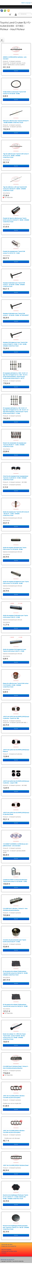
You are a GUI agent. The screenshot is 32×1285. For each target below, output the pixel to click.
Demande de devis (6, 1244)
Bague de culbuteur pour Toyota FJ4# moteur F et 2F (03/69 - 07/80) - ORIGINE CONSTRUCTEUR (16, 685)
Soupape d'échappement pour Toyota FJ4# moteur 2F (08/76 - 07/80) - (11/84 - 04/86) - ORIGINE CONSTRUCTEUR (15, 344)
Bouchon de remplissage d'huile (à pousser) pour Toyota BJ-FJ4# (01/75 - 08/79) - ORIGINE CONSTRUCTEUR (16, 1227)
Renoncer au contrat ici (7, 1259)
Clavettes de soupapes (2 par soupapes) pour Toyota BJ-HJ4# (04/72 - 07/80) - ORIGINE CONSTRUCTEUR (15, 478)
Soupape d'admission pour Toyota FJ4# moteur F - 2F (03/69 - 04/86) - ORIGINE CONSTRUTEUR (14, 284)
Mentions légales (6, 1249)
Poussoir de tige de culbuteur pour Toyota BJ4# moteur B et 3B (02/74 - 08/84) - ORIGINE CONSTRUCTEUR (16, 220)
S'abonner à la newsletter (8, 1246)
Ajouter (16, 70)
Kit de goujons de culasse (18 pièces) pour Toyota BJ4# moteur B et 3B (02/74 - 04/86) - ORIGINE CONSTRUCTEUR (15, 973)
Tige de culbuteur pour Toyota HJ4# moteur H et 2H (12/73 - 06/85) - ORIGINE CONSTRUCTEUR (16, 155)
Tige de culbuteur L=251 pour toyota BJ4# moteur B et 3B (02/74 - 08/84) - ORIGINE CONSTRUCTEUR (15, 188)
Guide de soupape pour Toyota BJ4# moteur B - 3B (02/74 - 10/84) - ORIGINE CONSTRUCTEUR (16, 513)
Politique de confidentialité (9, 1251)
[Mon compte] (15, 14)
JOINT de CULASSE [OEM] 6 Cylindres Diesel (15, 1165)
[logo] (3, 6)
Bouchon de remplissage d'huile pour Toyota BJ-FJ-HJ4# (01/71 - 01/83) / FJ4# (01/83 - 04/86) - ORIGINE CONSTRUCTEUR (15, 1196)
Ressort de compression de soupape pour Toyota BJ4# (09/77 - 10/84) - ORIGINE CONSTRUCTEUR (14, 444)
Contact (3, 1253)
